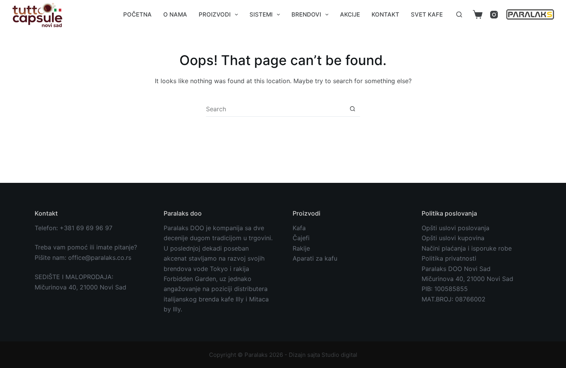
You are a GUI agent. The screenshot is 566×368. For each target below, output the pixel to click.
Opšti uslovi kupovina (453, 238)
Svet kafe (427, 14)
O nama (175, 14)
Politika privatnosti (449, 258)
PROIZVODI (215, 14)
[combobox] (275, 109)
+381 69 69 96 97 (86, 228)
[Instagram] (494, 14)
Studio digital (339, 354)
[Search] (459, 14)
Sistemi (261, 14)
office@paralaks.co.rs (99, 257)
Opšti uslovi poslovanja (455, 228)
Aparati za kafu (315, 258)
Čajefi (301, 238)
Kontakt (385, 14)
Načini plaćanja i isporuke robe (467, 248)
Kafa (299, 228)
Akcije (350, 14)
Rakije (301, 248)
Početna (137, 14)
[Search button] (352, 108)
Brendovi (306, 14)
